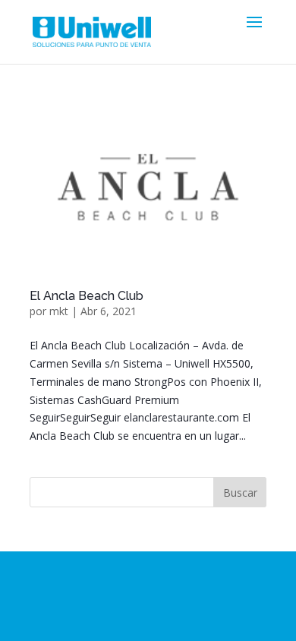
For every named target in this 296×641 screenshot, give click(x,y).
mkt (58, 311)
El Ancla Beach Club (86, 296)
